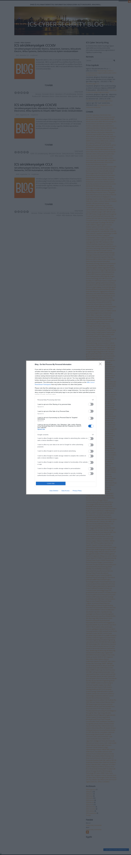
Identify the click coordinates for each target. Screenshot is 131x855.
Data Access (65, 490)
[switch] (91, 404)
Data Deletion (54, 490)
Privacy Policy (77, 490)
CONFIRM (51, 483)
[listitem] (65, 400)
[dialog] (65, 427)
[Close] (101, 365)
